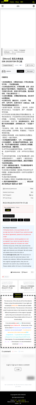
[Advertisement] (18, 29)
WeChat (27, 220)
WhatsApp (6, 220)
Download (30, 65)
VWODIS (23, 394)
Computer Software (7, 65)
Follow (21, 71)
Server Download (9, 216)
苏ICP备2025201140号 (18, 397)
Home (16, 50)
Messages (30, 71)
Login (8, 210)
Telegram (14, 220)
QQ (20, 220)
